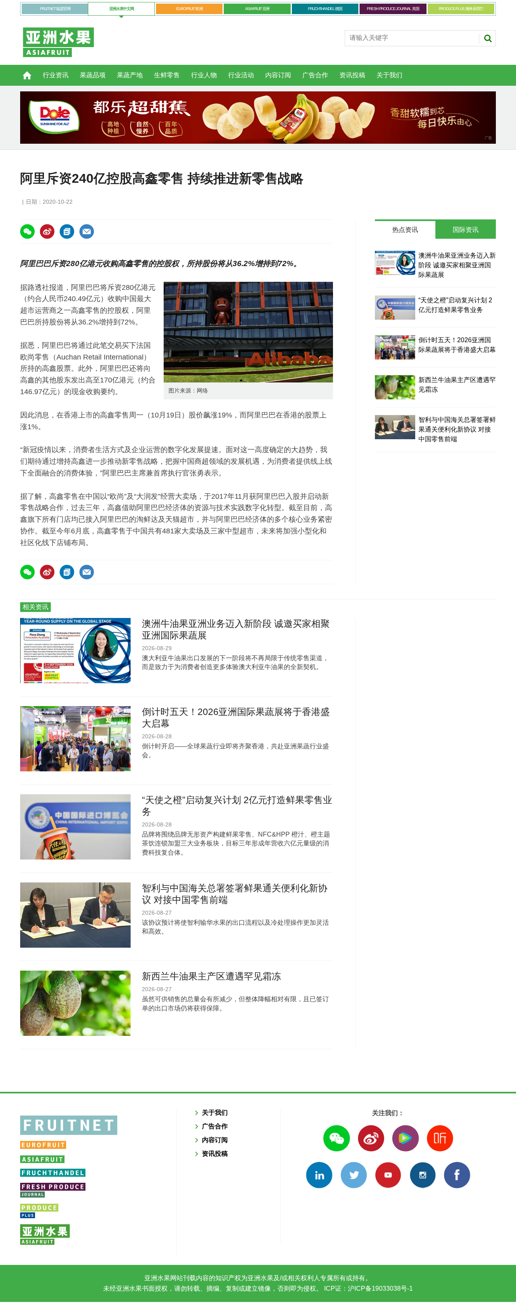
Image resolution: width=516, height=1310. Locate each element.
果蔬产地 (130, 75)
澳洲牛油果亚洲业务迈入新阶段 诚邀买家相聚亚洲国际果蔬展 (457, 265)
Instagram (423, 1175)
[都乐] (258, 117)
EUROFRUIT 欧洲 (189, 8)
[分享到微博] (47, 231)
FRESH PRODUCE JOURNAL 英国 (393, 8)
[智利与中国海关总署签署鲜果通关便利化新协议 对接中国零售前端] (395, 427)
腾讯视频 (405, 1138)
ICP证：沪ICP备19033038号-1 (367, 1288)
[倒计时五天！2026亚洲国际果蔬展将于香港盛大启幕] (395, 347)
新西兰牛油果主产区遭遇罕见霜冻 (211, 976)
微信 (336, 1138)
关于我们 (389, 75)
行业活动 (241, 75)
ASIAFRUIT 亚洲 (257, 8)
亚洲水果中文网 (121, 8)
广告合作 (315, 75)
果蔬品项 (93, 75)
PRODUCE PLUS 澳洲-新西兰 (461, 8)
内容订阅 (278, 75)
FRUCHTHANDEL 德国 (325, 8)
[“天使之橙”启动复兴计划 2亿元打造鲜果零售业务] (395, 307)
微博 (371, 1138)
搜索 (487, 38)
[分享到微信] (27, 231)
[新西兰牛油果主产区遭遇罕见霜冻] (395, 387)
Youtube (388, 1175)
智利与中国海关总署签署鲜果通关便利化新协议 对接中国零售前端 (457, 429)
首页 (22, 71)
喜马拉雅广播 (440, 1138)
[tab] (405, 230)
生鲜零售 (167, 75)
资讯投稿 (352, 75)
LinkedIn (319, 1175)
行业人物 (204, 75)
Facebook (457, 1175)
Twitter (354, 1175)
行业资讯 (56, 75)
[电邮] (86, 231)
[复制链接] (67, 231)
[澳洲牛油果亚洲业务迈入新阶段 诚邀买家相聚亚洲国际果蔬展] (395, 263)
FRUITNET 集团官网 (55, 8)
